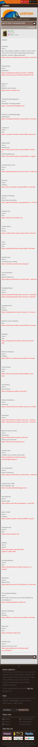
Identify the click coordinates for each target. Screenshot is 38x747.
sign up (30, 688)
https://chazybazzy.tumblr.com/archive (14, 391)
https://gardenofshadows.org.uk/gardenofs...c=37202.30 (20, 202)
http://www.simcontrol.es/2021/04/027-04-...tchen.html (19, 584)
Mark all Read (26, 724)
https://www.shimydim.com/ (10, 534)
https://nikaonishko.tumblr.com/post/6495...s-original (18, 156)
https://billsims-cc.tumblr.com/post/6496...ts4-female (18, 617)
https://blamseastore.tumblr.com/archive (15, 437)
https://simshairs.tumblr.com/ (11, 633)
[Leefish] (19, 13)
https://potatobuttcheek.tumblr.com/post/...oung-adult (19, 295)
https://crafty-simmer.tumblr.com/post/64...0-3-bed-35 (19, 233)
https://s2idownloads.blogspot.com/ (13, 106)
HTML (31, 742)
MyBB (9, 742)
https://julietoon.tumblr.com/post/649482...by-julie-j (18, 519)
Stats (4, 696)
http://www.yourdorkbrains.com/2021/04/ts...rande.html (19, 279)
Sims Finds (10, 19)
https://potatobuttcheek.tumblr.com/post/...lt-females (19, 297)
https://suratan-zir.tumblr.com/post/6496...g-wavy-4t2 (18, 134)
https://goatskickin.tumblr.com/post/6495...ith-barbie (18, 248)
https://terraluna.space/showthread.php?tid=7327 (18, 75)
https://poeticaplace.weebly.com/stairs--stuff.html (17, 73)
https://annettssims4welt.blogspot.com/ (14, 488)
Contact (7, 722)
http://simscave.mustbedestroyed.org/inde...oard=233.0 (19, 57)
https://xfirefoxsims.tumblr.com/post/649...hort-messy (19, 325)
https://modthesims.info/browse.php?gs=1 (15, 264)
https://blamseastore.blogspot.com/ (13, 442)
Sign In (25, 2)
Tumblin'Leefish (26, 722)
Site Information (27, 719)
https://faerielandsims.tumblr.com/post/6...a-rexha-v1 (19, 420)
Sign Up (34, 2)
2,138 (16, 35)
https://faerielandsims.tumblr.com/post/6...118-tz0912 (19, 422)
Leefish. (27, 742)
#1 (35, 27)
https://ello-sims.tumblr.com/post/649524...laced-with (18, 187)
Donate (7, 724)
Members (7, 719)
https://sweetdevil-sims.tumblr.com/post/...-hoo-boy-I (18, 312)
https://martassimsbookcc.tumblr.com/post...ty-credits (19, 407)
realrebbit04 (14, 700)
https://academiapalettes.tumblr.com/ (14, 602)
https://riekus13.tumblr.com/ (11, 90)
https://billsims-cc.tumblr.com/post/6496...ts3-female (18, 358)
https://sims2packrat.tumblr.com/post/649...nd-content (19, 119)
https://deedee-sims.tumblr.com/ (12, 218)
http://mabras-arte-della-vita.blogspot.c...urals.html (18, 503)
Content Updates (23, 19)
